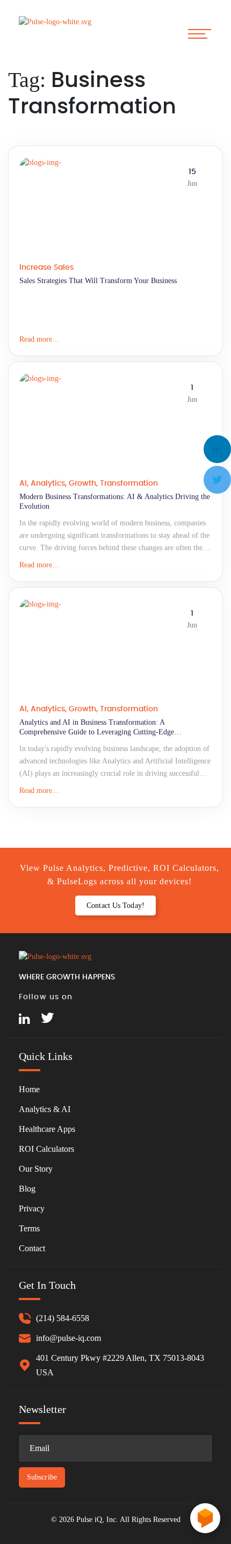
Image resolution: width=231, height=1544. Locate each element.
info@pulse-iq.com (68, 1338)
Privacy (32, 1208)
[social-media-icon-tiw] (47, 1019)
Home (29, 1089)
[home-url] (59, 33)
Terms (29, 1228)
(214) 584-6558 (62, 1318)
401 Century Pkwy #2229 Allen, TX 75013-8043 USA (120, 1365)
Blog (27, 1188)
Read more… (39, 339)
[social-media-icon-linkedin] (24, 1019)
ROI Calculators (46, 1148)
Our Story (36, 1168)
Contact (32, 1248)
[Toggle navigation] (200, 34)
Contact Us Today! (115, 905)
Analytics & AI (44, 1109)
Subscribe (42, 1477)
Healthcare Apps (47, 1129)
